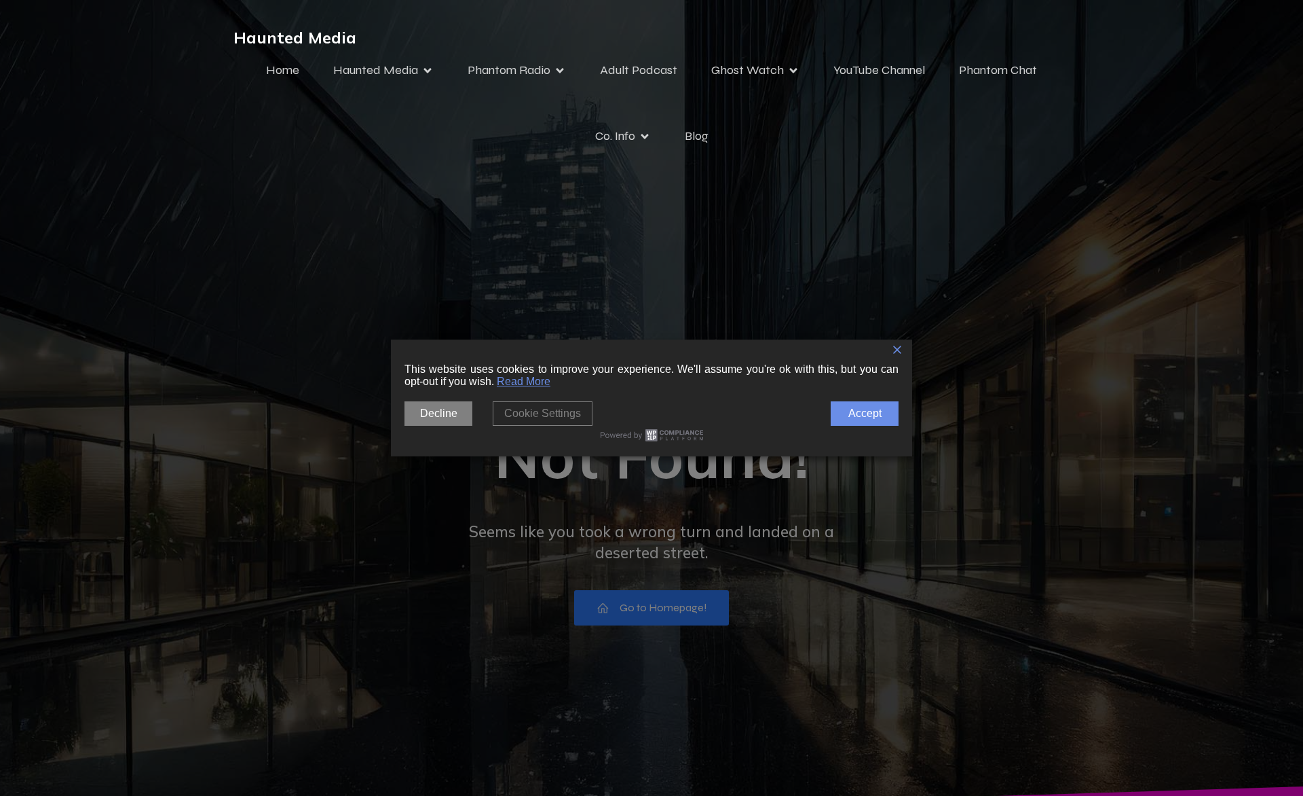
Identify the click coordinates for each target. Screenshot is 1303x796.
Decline (438, 413)
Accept (865, 413)
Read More (523, 381)
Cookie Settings (542, 413)
